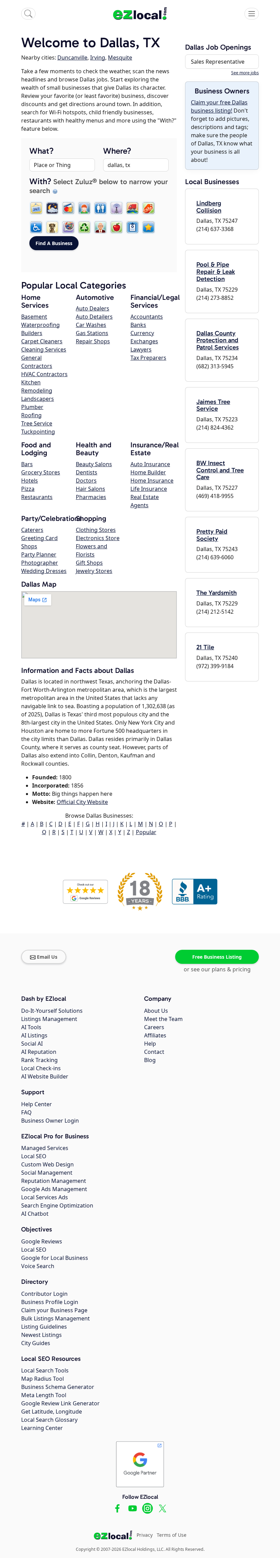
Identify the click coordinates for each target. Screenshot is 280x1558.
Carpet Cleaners (41, 341)
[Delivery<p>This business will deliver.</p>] (132, 208)
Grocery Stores (40, 472)
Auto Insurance (150, 464)
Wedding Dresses (44, 571)
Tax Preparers (148, 357)
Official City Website (82, 802)
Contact (154, 1052)
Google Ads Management (54, 1189)
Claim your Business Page (54, 1310)
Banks (138, 325)
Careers (154, 1027)
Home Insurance (151, 480)
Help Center (36, 1104)
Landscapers (37, 399)
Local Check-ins (41, 1068)
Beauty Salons (94, 464)
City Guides (35, 1343)
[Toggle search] (28, 14)
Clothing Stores (96, 530)
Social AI (32, 1043)
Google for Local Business (54, 1258)
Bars (27, 464)
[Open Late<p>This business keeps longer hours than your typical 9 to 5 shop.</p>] (52, 208)
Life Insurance (148, 489)
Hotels (29, 480)
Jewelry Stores (94, 571)
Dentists (86, 472)
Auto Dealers (92, 308)
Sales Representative (217, 61)
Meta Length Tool (43, 1395)
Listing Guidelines (44, 1326)
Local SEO (33, 1156)
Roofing (31, 415)
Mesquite (120, 57)
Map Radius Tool (42, 1378)
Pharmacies (91, 497)
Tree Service (36, 423)
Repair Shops (93, 341)
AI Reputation (38, 1052)
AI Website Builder (44, 1076)
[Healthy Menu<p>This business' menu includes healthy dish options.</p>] (116, 227)
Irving (97, 57)
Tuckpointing (38, 431)
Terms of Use (171, 1535)
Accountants (146, 316)
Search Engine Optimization (57, 1205)
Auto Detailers (94, 316)
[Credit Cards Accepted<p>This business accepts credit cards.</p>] (68, 208)
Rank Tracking (39, 1060)
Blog (150, 1060)
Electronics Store (98, 538)
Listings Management (49, 1019)
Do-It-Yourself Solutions (52, 1010)
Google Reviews (41, 1241)
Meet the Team (163, 1019)
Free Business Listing (217, 957)
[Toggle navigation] (251, 14)
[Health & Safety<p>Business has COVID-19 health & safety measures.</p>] (132, 227)
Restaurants (37, 497)
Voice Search (37, 1266)
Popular (146, 832)
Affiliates (155, 1035)
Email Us (47, 957)
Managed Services (44, 1148)
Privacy (145, 1535)
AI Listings (34, 1035)
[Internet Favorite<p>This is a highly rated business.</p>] (148, 227)
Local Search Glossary (49, 1419)
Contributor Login (44, 1294)
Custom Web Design (47, 1164)
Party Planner (38, 554)
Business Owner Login (50, 1120)
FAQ (26, 1112)
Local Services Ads (44, 1197)
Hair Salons (90, 489)
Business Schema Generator (57, 1387)
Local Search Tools (45, 1370)
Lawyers (141, 349)
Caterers (32, 530)
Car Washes (91, 325)
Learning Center (42, 1428)
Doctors (86, 480)
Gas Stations (92, 333)
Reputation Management (53, 1181)
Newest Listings (41, 1335)
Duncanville (72, 57)
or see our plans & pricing (217, 969)
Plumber (32, 407)
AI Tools (31, 1027)
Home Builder (148, 472)
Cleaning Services (43, 349)
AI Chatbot (34, 1213)
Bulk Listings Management (55, 1318)
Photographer (39, 562)
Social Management (46, 1172)
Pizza (27, 489)
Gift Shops (89, 562)
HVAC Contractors (44, 374)
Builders (31, 333)
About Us (156, 1010)
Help (150, 1043)
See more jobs (245, 73)
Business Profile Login (49, 1302)
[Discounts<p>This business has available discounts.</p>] (148, 208)
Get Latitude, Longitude (51, 1411)
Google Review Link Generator (60, 1403)
